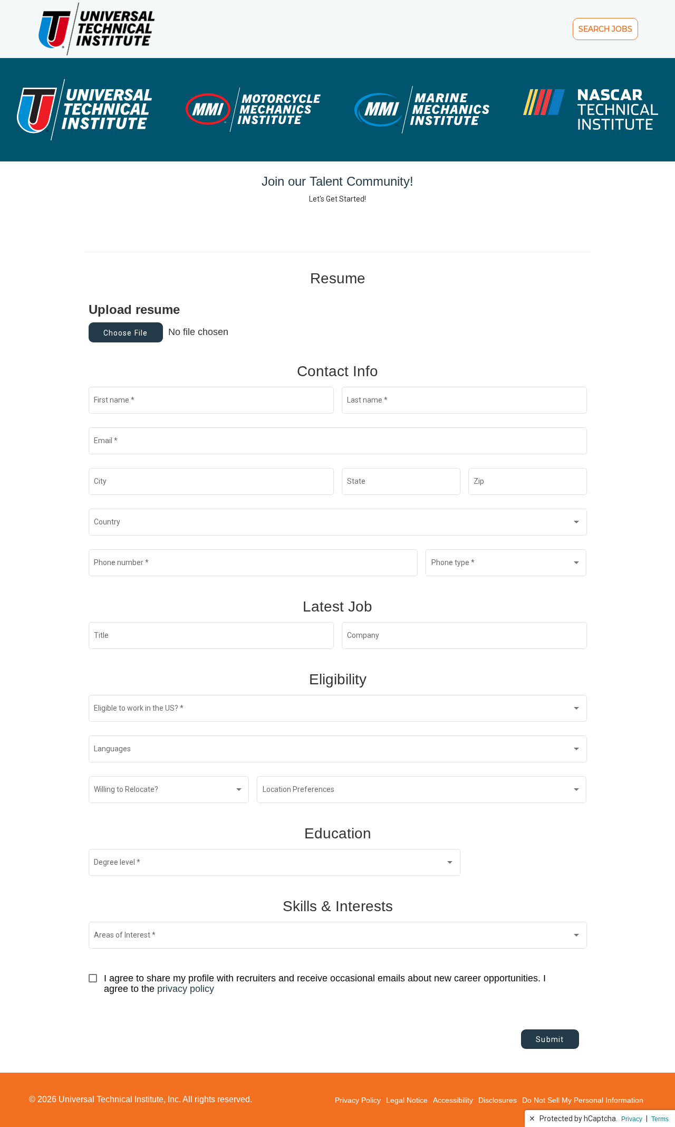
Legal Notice (407, 1100)
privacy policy (185, 988)
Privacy (631, 1119)
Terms (660, 1119)
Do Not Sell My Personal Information (582, 1100)
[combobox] (337, 524)
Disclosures (497, 1100)
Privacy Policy (358, 1100)
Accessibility (453, 1100)
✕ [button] (532, 1118)
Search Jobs (605, 29)
